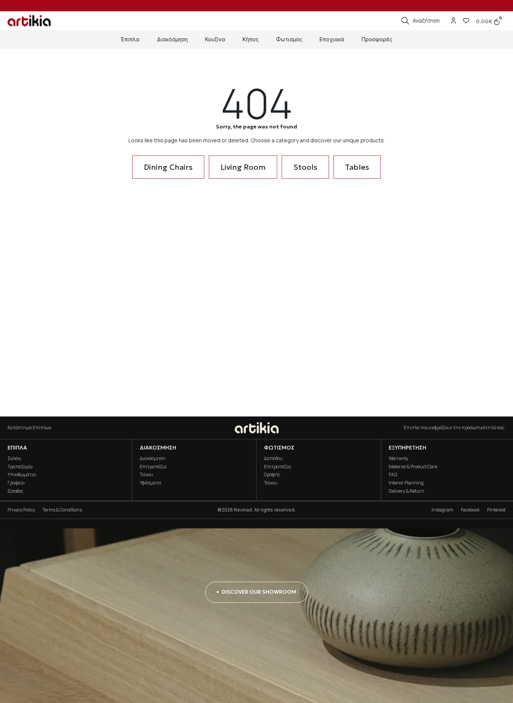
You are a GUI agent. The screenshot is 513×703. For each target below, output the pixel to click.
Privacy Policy (21, 510)
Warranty (398, 458)
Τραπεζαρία (20, 466)
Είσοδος (15, 491)
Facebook (470, 510)
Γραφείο (16, 483)
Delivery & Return (406, 491)
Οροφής (272, 474)
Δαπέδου (273, 458)
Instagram (442, 510)
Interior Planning (406, 483)
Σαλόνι (14, 458)
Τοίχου (146, 474)
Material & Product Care (413, 466)
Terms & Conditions (62, 510)
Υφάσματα (150, 483)
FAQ (393, 474)
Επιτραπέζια (153, 466)
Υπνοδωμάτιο (22, 474)
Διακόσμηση (153, 458)
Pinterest (496, 510)
